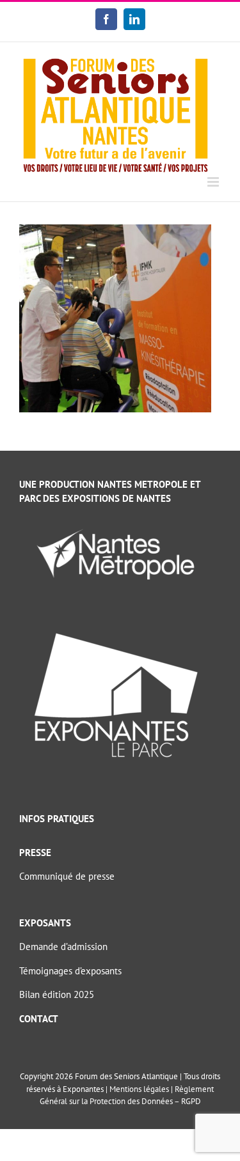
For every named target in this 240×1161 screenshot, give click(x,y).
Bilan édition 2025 (56, 994)
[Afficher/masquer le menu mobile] (214, 182)
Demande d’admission (63, 946)
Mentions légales (139, 1089)
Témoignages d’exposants (70, 971)
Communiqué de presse (67, 876)
